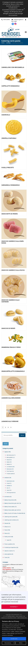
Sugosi (8, 540)
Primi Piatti (9, 471)
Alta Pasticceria (10, 455)
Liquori (8, 490)
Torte (5, 557)
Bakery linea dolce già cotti (11, 503)
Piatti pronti (7, 536)
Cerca (22, 435)
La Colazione (9, 466)
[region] (14, 632)
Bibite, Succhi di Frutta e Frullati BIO (13, 513)
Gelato (8, 462)
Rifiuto (20, 643)
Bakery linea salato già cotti (11, 510)
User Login (14, 21)
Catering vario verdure (10, 520)
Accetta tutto (14, 638)
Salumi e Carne (8, 551)
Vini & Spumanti (10, 492)
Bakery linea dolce (9, 500)
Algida (6, 451)
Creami (8, 483)
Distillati (8, 485)
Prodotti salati (10, 473)
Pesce (5, 533)
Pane (5, 530)
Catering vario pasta (9, 516)
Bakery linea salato (9, 506)
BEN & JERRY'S (10, 457)
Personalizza (8, 643)
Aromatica (7, 496)
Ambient (6, 477)
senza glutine (8, 554)
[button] (26, 32)
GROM (8, 464)
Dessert (8, 459)
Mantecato (9, 469)
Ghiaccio (6, 526)
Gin (7, 488)
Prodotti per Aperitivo (10, 547)
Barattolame (9, 481)
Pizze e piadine (8, 544)
